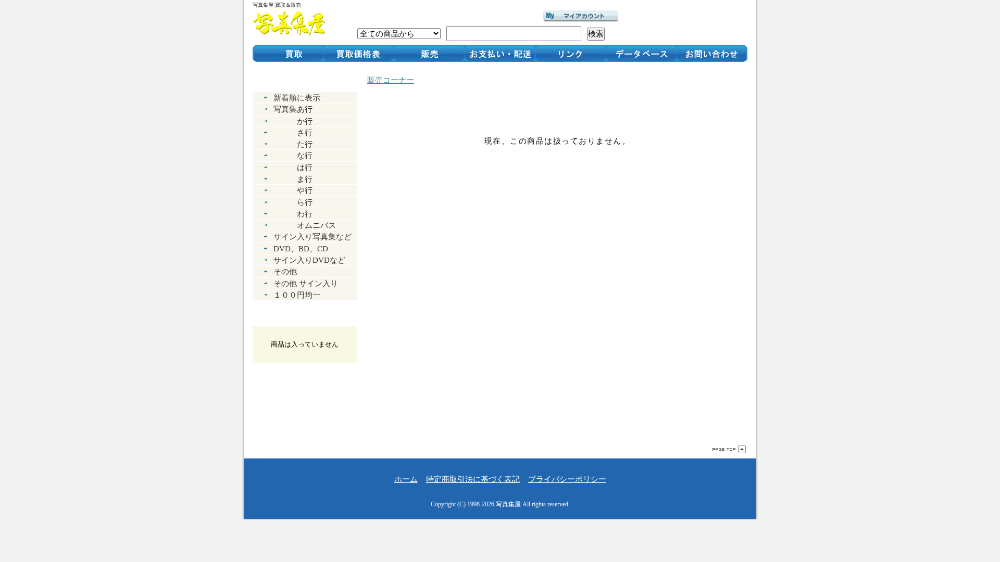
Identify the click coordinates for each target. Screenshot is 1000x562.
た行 (292, 143)
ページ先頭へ (729, 449)
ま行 (292, 178)
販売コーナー (390, 79)
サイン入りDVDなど (309, 260)
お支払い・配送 (500, 53)
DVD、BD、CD (300, 248)
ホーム (406, 479)
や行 (292, 190)
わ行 (292, 213)
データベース (641, 53)
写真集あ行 (292, 109)
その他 (285, 271)
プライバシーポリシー (567, 479)
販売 (429, 53)
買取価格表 (358, 53)
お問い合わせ (712, 53)
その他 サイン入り (305, 283)
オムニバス (304, 225)
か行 (292, 121)
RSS (286, 415)
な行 (292, 155)
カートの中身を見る (305, 317)
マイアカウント (580, 16)
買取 (288, 53)
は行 (292, 167)
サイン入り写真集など (312, 236)
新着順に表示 (296, 97)
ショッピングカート (687, 22)
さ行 (292, 132)
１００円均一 (296, 294)
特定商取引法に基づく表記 (473, 479)
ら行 (292, 202)
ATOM (322, 415)
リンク (570, 53)
